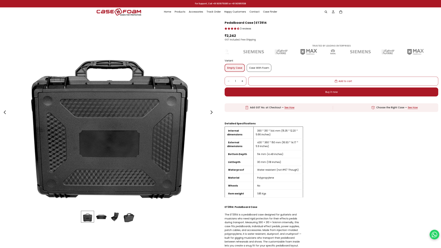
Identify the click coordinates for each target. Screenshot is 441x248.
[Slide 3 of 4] (115, 216)
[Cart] (341, 12)
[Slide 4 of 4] (129, 216)
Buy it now (331, 92)
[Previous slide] (4, 113)
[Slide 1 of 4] (87, 216)
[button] (232, 28)
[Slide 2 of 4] (101, 216)
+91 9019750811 (220, 3)
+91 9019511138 (238, 3)
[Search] (326, 12)
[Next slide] (212, 113)
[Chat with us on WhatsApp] (434, 234)
